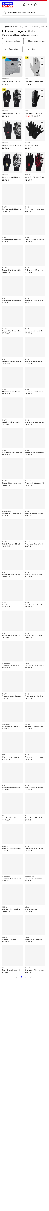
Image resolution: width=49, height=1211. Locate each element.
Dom (16, 26)
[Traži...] (4, 12)
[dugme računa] (24, 5)
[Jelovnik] (41, 5)
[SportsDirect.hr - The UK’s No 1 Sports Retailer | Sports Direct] (7, 4)
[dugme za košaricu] (36, 5)
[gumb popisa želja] (30, 5)
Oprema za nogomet (36, 26)
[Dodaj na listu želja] (19, 59)
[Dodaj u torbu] (19, 65)
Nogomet (23, 26)
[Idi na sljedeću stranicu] (31, 977)
